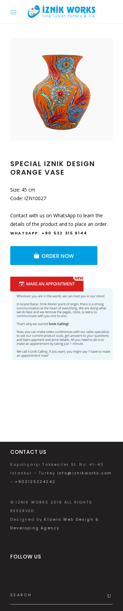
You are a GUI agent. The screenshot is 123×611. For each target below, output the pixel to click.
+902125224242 (35, 481)
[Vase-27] (61, 89)
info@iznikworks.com (84, 473)
